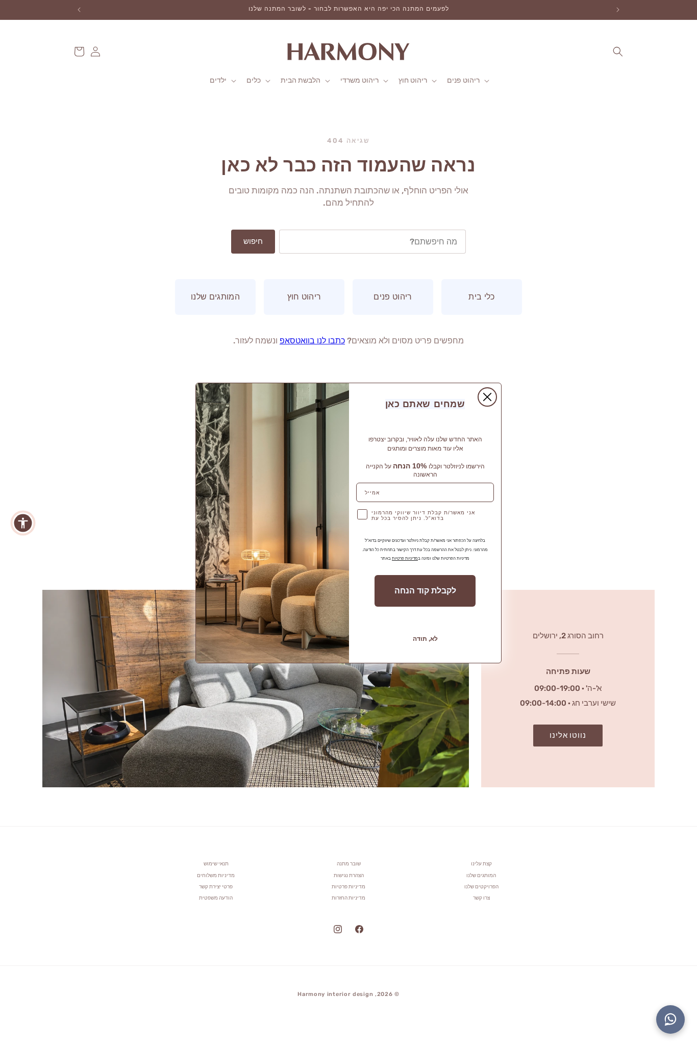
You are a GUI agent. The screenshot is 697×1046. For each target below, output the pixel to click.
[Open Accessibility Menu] (23, 523)
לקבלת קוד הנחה (425, 590)
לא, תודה (425, 638)
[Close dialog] (487, 397)
